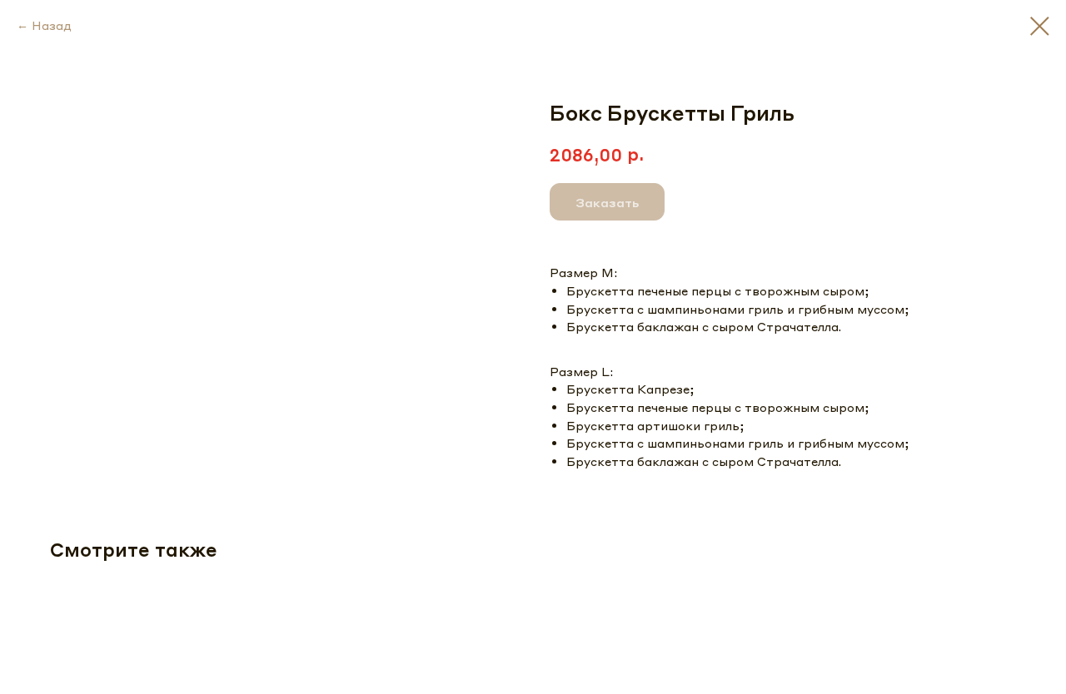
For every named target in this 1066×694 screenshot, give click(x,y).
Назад (52, 24)
